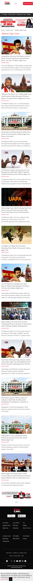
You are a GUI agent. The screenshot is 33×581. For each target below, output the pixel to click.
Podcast (25, 538)
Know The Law (27, 528)
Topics (5, 14)
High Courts (9, 30)
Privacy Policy (5, 579)
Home (3, 30)
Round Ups (5, 538)
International (6, 541)
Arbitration (15, 528)
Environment (26, 536)
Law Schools (16, 522)
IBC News (15, 525)
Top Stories (12, 14)
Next (16, 502)
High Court (5, 528)
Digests (25, 525)
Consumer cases (6, 536)
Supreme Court (21, 14)
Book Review (16, 538)
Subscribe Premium (28, 3)
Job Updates (16, 536)
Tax (24, 522)
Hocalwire (19, 567)
